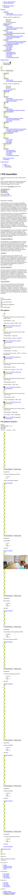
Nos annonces (9, 26)
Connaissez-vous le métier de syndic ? (15, 42)
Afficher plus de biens (6, 849)
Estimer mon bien (7, 23)
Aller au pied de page (8, 3)
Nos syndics (6, 876)
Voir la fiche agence (7, 327)
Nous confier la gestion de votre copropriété (16, 41)
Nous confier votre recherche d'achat (14, 27)
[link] (7, 63)
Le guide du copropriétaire (12, 44)
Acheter (5, 865)
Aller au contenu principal (9, 1)
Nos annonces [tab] (4, 192)
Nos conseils (9, 38)
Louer (4, 869)
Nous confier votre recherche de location (15, 33)
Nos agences (9, 56)
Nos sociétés (9, 54)
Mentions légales (7, 891)
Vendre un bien (9, 13)
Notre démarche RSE (11, 53)
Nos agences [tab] (4, 190)
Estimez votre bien (7, 866)
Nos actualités (9, 46)
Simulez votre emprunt (11, 29)
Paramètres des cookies (9, 894)
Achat (13, 430)
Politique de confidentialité (9, 892)
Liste (4, 427)
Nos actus (5, 882)
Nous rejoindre (6, 877)
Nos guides (8, 48)
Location (8, 430)
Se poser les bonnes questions (13, 37)
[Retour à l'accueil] (3, 9)
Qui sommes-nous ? (10, 52)
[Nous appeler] (8, 194)
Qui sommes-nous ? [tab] (5, 189)
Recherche (3, 428)
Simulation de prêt (7, 867)
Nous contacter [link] (4, 186)
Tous (3, 430)
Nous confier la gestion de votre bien (14, 36)
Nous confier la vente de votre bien (14, 14)
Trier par (2, 424)
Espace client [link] (18, 186)
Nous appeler (11, 186)
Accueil (5, 164)
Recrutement (6, 7)
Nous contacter (6, 886)
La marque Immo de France (12, 57)
